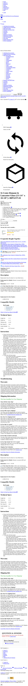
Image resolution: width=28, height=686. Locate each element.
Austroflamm (9, 60)
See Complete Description (8, 217)
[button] (10, 232)
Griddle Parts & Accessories (9, 27)
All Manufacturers (10, 56)
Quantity (15, 220)
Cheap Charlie (9, 66)
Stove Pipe (5, 38)
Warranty (2, 272)
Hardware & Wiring (7, 34)
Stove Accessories (7, 37)
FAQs (4, 5)
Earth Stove (8, 73)
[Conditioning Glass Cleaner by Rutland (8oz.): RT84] (12, 244)
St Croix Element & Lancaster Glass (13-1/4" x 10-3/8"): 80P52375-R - (14, 252)
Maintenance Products (8, 36)
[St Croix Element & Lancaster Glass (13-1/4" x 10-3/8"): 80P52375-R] (14, 97)
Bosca (7, 62)
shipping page (19, 449)
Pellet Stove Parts (7, 28)
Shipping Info (8, 272)
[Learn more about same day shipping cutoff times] (12, 187)
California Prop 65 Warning (9, 657)
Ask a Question (10, 643)
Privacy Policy (13, 681)
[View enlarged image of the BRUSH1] (14, 245)
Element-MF (10, 307)
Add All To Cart (4, 269)
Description (3, 271)
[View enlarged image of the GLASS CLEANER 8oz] (10, 249)
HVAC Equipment (7, 40)
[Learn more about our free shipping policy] (10, 127)
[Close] (2, 684)
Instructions (24, 271)
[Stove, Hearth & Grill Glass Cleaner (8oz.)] (10, 249)
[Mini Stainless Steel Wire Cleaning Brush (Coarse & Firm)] (14, 245)
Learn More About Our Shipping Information (10, 452)
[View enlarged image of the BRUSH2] (14, 247)
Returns (5, 654)
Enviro (7, 78)
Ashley (7, 59)
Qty (3, 219)
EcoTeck (8, 74)
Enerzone (8, 76)
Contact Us (5, 9)
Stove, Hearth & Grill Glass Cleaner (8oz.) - (13, 266)
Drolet (7, 72)
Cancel (15, 94)
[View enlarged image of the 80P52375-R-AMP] (14, 242)
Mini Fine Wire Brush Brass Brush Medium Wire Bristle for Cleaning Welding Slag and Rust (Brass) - (13, 263)
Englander (8, 77)
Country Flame (9, 71)
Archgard (8, 57)
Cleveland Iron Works (10, 67)
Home (4, 1)
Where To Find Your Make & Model (9, 312)
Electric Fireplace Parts (8, 39)
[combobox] (7, 94)
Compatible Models (10, 271)
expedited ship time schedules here (14, 414)
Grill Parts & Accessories (8, 26)
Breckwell (8, 63)
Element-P (9, 308)
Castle (7, 65)
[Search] (19, 94)
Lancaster (9, 309)
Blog (4, 10)
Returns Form (6, 663)
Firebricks (5, 32)
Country (8, 70)
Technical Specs (18, 271)
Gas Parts (5, 31)
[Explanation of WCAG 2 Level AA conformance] (11, 678)
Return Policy (6, 7)
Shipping (5, 6)
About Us (5, 2)
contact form (13, 636)
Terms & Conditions (5, 681)
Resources (5, 4)
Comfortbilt (8, 68)
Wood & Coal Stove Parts (8, 29)
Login (4, 12)
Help (4, 652)
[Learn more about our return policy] (10, 157)
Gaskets (5, 33)
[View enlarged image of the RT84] (12, 244)
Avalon (7, 61)
